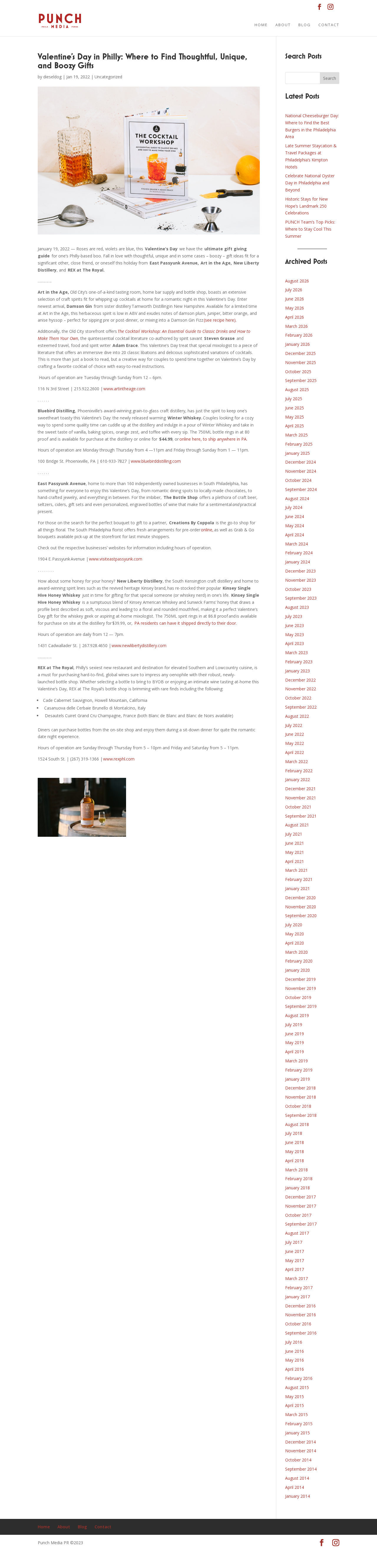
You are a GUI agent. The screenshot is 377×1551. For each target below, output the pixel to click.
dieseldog (52, 77)
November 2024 (300, 471)
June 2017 (294, 1251)
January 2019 (297, 1079)
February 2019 (298, 1070)
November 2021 (300, 798)
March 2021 (296, 870)
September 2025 (301, 380)
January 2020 (297, 970)
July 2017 (293, 1242)
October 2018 (298, 1106)
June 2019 (294, 1033)
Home (261, 25)
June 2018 (294, 1142)
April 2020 (294, 943)
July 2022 (293, 725)
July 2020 (293, 924)
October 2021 (298, 807)
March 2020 (296, 952)
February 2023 (298, 661)
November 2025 (300, 362)
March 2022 (296, 761)
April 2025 (294, 426)
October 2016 (298, 1324)
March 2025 (296, 435)
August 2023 (297, 607)
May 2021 (294, 852)
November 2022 (300, 689)
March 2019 (296, 1061)
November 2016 (300, 1314)
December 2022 (300, 680)
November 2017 (300, 1206)
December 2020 (300, 897)
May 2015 (294, 1396)
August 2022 (297, 716)
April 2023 (294, 643)
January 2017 (297, 1296)
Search (329, 78)
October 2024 (298, 480)
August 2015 (297, 1387)
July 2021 (293, 834)
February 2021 (298, 879)
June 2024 (294, 516)
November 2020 (300, 907)
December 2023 (300, 571)
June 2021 (294, 843)
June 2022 (294, 734)
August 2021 (297, 825)
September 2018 (301, 1115)
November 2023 (300, 580)
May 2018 (294, 1151)
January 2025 (297, 453)
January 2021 (297, 888)
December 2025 (300, 353)
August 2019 (297, 1015)
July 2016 (293, 1342)
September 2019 (301, 1006)
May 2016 (294, 1360)
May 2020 (294, 934)
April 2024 (294, 535)
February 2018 (298, 1178)
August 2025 (297, 389)
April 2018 (294, 1160)
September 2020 (301, 915)
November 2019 (300, 988)
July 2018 (293, 1133)
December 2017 (300, 1197)
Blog (304, 25)
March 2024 (296, 544)
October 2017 (298, 1215)
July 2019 (293, 1024)
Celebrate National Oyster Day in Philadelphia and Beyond (310, 183)
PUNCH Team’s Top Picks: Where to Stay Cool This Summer (310, 229)
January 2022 (297, 779)
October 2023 (298, 589)
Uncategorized (108, 77)
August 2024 (297, 498)
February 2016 (298, 1378)
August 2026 (297, 281)
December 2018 (300, 1088)
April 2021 (294, 861)
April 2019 (294, 1051)
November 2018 (300, 1097)
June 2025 (294, 408)
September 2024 (301, 489)
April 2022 (294, 752)
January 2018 (297, 1187)
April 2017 (294, 1269)
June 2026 (294, 299)
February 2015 (298, 1423)
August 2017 (297, 1233)
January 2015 (297, 1433)
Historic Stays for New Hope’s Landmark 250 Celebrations (306, 206)
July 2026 (293, 289)
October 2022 (298, 698)
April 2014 (294, 1487)
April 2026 (294, 317)
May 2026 (294, 308)
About (283, 25)
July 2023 (293, 616)
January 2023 (297, 671)
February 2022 (298, 770)
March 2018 (296, 1170)
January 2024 (297, 562)
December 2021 (300, 788)
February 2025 (298, 444)
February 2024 (298, 552)
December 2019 (300, 979)
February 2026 (298, 335)
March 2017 (296, 1278)
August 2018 (297, 1124)
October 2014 (298, 1460)
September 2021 (301, 816)
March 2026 (296, 326)
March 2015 (296, 1414)
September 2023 (301, 598)
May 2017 (294, 1260)
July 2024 (293, 507)
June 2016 (294, 1351)
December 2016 (300, 1306)
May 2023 (294, 634)
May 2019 (294, 1042)
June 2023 (294, 625)
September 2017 (301, 1224)
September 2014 (301, 1469)
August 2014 (297, 1478)
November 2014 (300, 1451)
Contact (328, 25)
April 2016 (294, 1369)
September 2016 (301, 1333)
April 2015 (294, 1405)
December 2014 (300, 1442)
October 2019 (298, 997)
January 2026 (297, 344)
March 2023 (296, 652)
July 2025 (293, 398)
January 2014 (297, 1496)
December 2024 (300, 462)
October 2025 (298, 371)
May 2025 (294, 417)
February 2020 (298, 961)
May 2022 (294, 743)
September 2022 (301, 707)
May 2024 (294, 525)
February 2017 (298, 1287)
